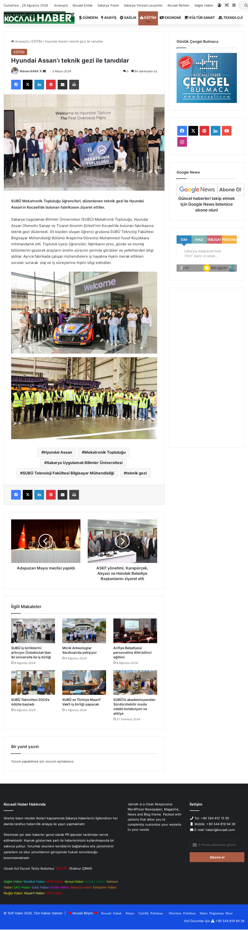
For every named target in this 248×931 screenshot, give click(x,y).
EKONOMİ (172, 17)
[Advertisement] (207, 367)
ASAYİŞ (109, 17)
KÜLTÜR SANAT (202, 17)
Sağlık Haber (203, 5)
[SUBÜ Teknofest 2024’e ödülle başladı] (33, 682)
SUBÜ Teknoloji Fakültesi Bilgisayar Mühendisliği (68, 473)
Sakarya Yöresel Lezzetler (143, 5)
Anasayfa (61, 5)
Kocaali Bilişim (83, 913)
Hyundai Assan (58, 452)
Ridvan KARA (29, 71)
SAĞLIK (130, 17)
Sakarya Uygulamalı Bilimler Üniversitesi (85, 462)
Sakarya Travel (108, 5)
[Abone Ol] (210, 190)
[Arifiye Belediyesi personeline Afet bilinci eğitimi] (135, 630)
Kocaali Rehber (179, 5)
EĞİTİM (149, 17)
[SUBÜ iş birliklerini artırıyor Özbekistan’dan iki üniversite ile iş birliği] (33, 630)
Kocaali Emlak (83, 5)
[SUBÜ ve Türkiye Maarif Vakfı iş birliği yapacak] (84, 682)
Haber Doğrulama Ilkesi (216, 913)
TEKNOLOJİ (233, 17)
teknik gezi (136, 473)
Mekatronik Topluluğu (105, 452)
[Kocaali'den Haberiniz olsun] (39, 17)
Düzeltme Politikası (182, 913)
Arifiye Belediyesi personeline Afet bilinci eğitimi (132, 652)
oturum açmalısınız (59, 761)
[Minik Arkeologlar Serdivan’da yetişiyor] (84, 630)
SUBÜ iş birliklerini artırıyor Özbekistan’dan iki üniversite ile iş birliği (31, 652)
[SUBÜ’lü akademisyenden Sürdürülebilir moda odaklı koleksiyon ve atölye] (135, 682)
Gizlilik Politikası (151, 913)
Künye (130, 913)
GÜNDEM (90, 17)
